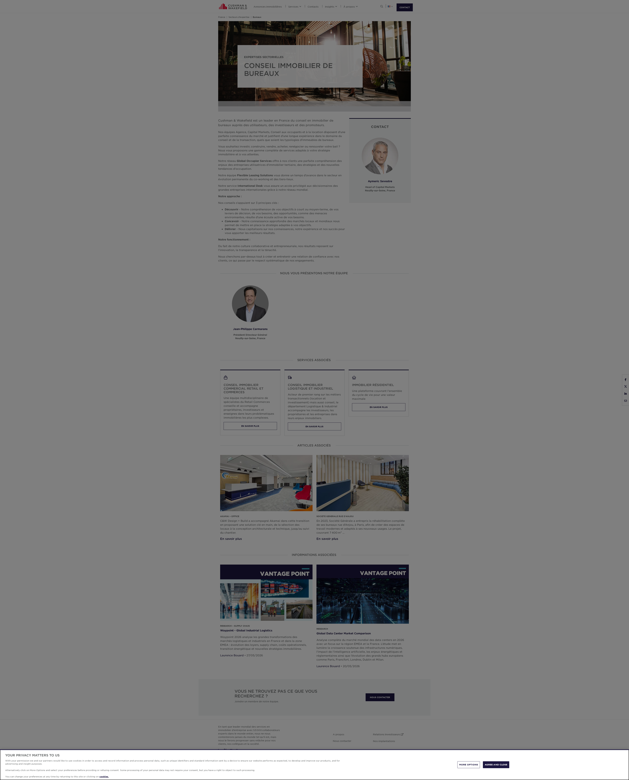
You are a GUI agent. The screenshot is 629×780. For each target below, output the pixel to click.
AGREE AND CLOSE (496, 764)
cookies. (104, 776)
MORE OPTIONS (468, 764)
